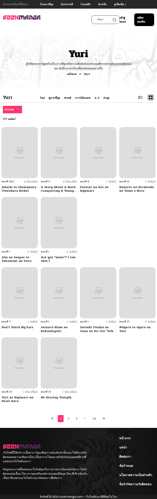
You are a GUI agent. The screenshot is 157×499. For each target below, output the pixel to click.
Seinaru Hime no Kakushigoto (54, 329)
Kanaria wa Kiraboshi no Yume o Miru (136, 189)
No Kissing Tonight (56, 397)
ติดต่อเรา (125, 456)
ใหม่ (42, 98)
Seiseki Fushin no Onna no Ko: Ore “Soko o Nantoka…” (97, 331)
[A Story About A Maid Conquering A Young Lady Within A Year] (59, 152)
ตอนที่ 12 (124, 181)
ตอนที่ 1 (6, 252)
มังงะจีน (102, 4)
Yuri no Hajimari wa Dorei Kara (18, 399)
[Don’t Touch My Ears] (20, 293)
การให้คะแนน (83, 98)
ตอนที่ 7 (6, 322)
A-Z (97, 98)
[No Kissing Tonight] (59, 363)
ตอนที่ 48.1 (8, 181)
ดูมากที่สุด (54, 98)
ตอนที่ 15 (46, 392)
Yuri (87, 74)
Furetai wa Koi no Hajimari (94, 189)
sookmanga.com (71, 497)
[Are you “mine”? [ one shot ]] (59, 222)
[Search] (114, 20)
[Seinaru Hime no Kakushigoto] (59, 293)
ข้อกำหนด (126, 466)
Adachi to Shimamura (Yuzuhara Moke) (19, 189)
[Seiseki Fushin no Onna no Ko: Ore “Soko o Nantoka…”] (98, 293)
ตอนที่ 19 (7, 392)
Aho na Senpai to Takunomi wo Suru (16, 259)
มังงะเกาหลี (67, 4)
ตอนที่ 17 (124, 322)
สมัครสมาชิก (141, 20)
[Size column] (150, 97)
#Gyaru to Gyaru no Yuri (135, 329)
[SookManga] (21, 19)
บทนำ (123, 447)
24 (94, 419)
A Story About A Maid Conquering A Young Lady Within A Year (58, 191)
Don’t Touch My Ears (17, 327)
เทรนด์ (67, 98)
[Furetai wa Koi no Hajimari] (98, 152)
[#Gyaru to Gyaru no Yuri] (137, 293)
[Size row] (140, 97)
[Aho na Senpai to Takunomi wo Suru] (20, 222)
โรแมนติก (86, 4)
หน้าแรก (72, 74)
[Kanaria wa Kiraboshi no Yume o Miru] (137, 152)
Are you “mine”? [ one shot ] (58, 259)
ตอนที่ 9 (45, 181)
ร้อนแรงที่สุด (46, 4)
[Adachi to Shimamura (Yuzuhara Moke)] (20, 152)
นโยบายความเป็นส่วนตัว (135, 475)
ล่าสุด (106, 98)
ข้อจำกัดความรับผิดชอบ (135, 484)
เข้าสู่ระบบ (123, 20)
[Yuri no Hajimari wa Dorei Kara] (20, 363)
